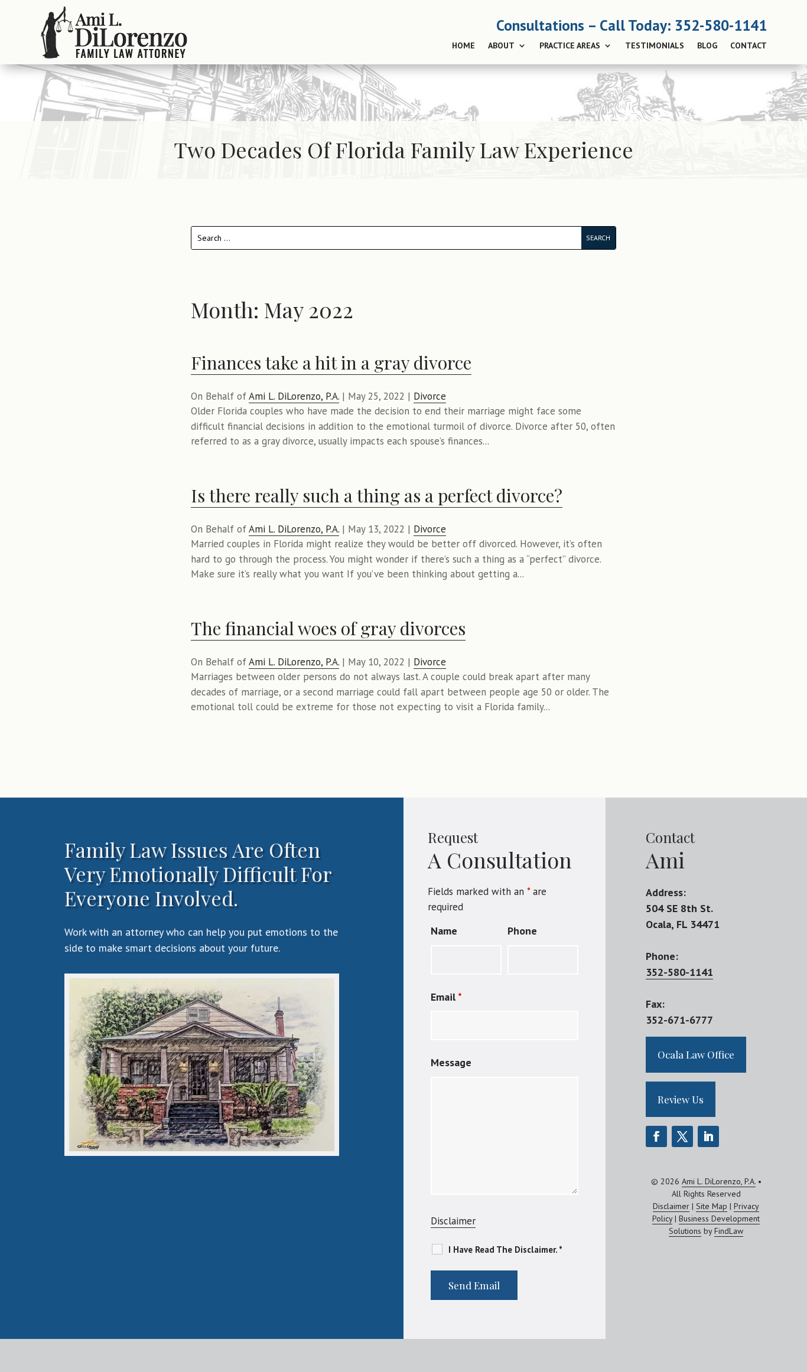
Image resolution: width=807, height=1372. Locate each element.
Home (463, 45)
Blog (707, 45)
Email (446, 997)
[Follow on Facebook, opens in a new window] (656, 1136)
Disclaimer (453, 1220)
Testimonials (654, 45)
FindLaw (728, 1231)
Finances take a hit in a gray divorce (331, 362)
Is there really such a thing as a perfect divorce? (376, 495)
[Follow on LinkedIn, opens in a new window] (708, 1136)
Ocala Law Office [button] (696, 1054)
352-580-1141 (721, 25)
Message (451, 1062)
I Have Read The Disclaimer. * (505, 1249)
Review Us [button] (681, 1099)
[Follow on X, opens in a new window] (682, 1136)
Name (444, 930)
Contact (748, 45)
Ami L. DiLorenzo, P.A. (294, 396)
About (501, 45)
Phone (522, 930)
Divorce (430, 396)
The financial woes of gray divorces (328, 628)
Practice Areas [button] (569, 45)
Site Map (711, 1206)
